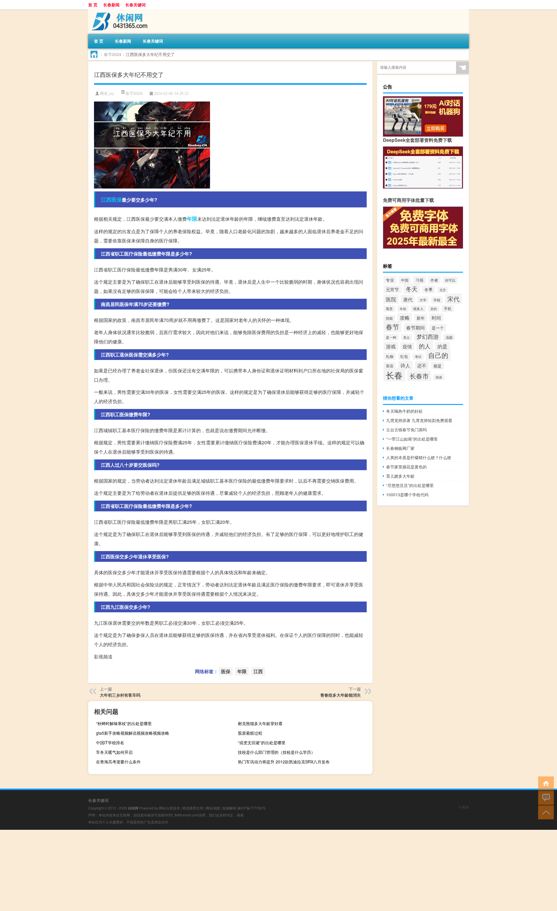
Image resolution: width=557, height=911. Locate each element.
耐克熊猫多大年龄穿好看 (260, 723)
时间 (436, 317)
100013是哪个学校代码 (407, 494)
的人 (425, 346)
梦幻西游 (428, 336)
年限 (192, 218)
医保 (116, 199)
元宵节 (392, 289)
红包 (404, 356)
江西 (106, 199)
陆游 (439, 377)
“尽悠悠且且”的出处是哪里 (410, 485)
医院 (391, 299)
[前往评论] (544, 797)
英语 (389, 366)
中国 (404, 280)
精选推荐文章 (192, 807)
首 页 (92, 5)
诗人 (405, 365)
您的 (434, 309)
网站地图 (213, 807)
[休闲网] (118, 11)
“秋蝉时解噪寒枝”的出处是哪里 (124, 723)
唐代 (408, 299)
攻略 (405, 317)
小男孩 (463, 807)
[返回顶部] (544, 811)
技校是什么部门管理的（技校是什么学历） (276, 752)
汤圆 (449, 337)
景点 (406, 337)
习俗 (419, 280)
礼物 (389, 356)
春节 (392, 327)
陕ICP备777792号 (251, 807)
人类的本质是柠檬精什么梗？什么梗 (418, 457)
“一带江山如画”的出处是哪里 (412, 439)
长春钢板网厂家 (400, 448)
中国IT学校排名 (110, 742)
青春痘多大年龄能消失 (340, 695)
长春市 (419, 375)
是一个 (438, 328)
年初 (403, 308)
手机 (447, 308)
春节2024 (112, 54)
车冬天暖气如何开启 (114, 752)
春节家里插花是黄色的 (406, 467)
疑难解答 (229, 807)
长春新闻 (111, 5)
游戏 (391, 346)
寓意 (389, 308)
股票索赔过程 (250, 733)
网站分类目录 (169, 807)
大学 (422, 299)
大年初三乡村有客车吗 (120, 695)
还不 (421, 365)
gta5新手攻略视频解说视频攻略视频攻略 (132, 733)
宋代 (453, 298)
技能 (389, 318)
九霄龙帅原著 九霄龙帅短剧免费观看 (419, 420)
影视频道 (103, 656)
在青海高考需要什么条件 (118, 762)
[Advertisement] (174, 870)
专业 (390, 280)
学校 (436, 300)
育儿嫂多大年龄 (400, 476)
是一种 (391, 337)
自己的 (438, 355)
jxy (111, 93)
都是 (437, 366)
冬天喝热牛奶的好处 (404, 411)
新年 (421, 318)
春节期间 (415, 327)
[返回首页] (544, 782)
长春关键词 (135, 5)
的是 (442, 346)
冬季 (428, 289)
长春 (394, 375)
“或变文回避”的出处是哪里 (261, 742)
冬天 (411, 289)
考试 (418, 356)
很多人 (418, 308)
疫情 (407, 346)
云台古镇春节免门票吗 (406, 429)
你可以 (450, 280)
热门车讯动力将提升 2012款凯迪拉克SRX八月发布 (284, 762)
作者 (434, 280)
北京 (443, 290)
